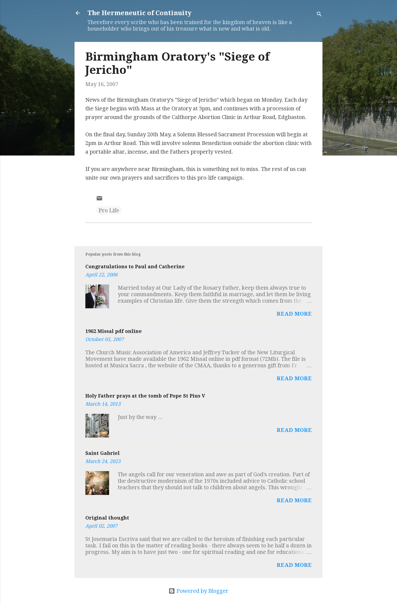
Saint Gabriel (102, 453)
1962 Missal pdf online (113, 331)
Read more (294, 313)
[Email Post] (99, 199)
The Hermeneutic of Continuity (139, 13)
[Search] (319, 14)
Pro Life (109, 210)
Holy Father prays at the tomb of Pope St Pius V (145, 396)
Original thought (107, 518)
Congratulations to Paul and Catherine (135, 266)
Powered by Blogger (201, 591)
